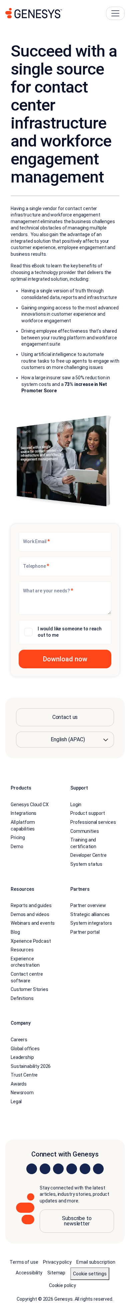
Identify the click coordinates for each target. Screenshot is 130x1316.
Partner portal (85, 932)
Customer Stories (29, 989)
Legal (16, 1101)
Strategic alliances (90, 914)
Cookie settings (90, 1273)
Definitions (22, 998)
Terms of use (24, 1262)
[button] (65, 659)
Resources (22, 949)
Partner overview (88, 905)
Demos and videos (30, 914)
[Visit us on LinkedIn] (31, 1168)
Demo (17, 846)
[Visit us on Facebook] (71, 1168)
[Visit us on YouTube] (85, 1168)
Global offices (25, 1048)
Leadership (22, 1057)
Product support (87, 813)
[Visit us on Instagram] (45, 1168)
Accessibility (29, 1272)
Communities (84, 831)
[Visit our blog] (98, 1168)
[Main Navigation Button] (115, 13)
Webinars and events (33, 923)
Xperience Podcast (31, 941)
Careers (19, 1039)
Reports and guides (31, 905)
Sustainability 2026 (31, 1066)
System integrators (91, 923)
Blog (15, 932)
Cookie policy (62, 1285)
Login (75, 804)
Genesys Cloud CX (30, 804)
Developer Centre (88, 855)
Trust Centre (24, 1075)
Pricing (18, 837)
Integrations (23, 813)
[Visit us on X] (58, 1168)
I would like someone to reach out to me (70, 632)
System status (86, 864)
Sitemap (56, 1272)
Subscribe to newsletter (76, 1221)
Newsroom (22, 1092)
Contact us (65, 717)
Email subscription (95, 1262)
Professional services (93, 822)
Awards (19, 1084)
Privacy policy (57, 1262)
